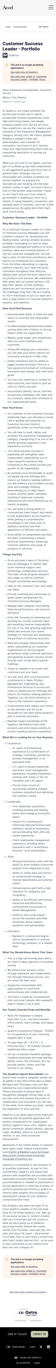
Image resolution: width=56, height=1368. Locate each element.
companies (19, 26)
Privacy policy (21, 1320)
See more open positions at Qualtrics (28, 1292)
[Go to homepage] (7, 7)
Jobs (32, 1346)
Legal (37, 1363)
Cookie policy (36, 1320)
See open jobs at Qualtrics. (24, 72)
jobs (8, 26)
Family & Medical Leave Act (25, 1151)
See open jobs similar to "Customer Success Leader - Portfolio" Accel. (29, 78)
